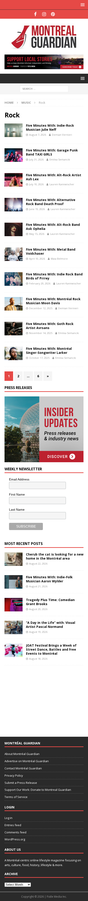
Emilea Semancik (59, 159)
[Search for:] (44, 88)
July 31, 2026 (36, 159)
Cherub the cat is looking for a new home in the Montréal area (54, 556)
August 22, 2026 (38, 563)
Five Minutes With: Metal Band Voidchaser (50, 251)
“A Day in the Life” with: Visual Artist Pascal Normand (50, 624)
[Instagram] (44, 14)
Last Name (17, 509)
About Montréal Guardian (22, 754)
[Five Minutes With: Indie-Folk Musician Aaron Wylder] (14, 582)
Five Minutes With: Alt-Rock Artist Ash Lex (53, 177)
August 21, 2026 (38, 586)
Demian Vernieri (62, 134)
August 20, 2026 (38, 609)
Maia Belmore (59, 258)
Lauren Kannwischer (61, 184)
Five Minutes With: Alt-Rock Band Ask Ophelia (53, 226)
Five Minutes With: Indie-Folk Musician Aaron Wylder (49, 579)
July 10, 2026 (36, 184)
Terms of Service (16, 797)
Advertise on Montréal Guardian (27, 761)
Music (26, 103)
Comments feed (15, 832)
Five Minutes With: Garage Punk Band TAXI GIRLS (52, 152)
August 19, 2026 (38, 631)
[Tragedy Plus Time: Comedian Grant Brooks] (14, 604)
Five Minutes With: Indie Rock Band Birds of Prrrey (54, 276)
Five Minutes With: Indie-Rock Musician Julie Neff (50, 127)
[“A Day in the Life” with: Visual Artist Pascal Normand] (14, 627)
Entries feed (13, 825)
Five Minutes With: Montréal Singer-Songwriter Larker (49, 350)
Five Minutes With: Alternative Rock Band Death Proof (50, 202)
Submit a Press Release (21, 783)
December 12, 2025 (40, 308)
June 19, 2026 (37, 209)
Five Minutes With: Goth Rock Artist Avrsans (50, 326)
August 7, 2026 (37, 134)
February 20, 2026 (39, 283)
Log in (8, 818)
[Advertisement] (38, 698)
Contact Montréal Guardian (23, 768)
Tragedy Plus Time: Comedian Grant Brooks (50, 602)
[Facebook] (35, 14)
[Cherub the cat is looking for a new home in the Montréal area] (14, 559)
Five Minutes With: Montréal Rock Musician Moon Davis (53, 301)
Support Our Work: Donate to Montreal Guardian (38, 790)
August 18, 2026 (38, 658)
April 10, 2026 (37, 258)
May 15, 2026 (36, 234)
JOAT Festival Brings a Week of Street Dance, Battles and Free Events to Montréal (51, 649)
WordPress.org (15, 839)
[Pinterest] (53, 14)
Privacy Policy (14, 775)
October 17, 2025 (39, 357)
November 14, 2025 (40, 333)
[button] (82, 4)
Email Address (19, 479)
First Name (17, 494)
